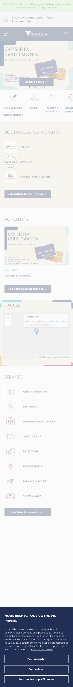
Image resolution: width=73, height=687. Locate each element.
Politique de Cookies (42, 649)
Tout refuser (36, 669)
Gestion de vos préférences (36, 679)
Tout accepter (36, 659)
